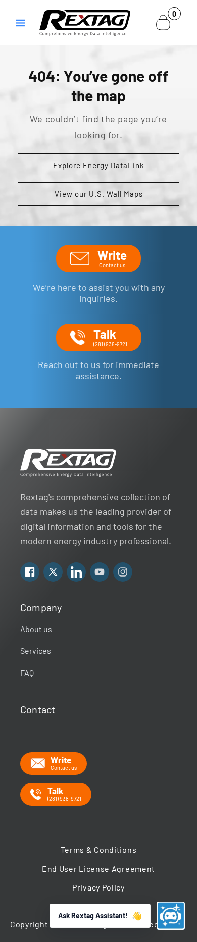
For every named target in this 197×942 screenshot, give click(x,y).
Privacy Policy (98, 887)
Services (35, 650)
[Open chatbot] (171, 916)
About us (36, 629)
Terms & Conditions (99, 849)
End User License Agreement (98, 868)
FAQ (27, 672)
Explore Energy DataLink (98, 165)
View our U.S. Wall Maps (99, 193)
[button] (20, 23)
